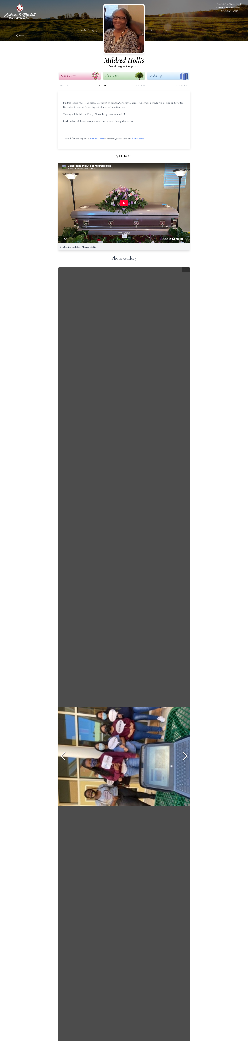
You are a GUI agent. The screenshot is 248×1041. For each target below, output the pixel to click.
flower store (138, 138)
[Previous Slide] (63, 756)
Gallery (141, 85)
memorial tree (97, 138)
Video (103, 85)
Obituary (64, 85)
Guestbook (183, 85)
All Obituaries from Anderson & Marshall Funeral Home (229, 7)
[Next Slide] (185, 756)
